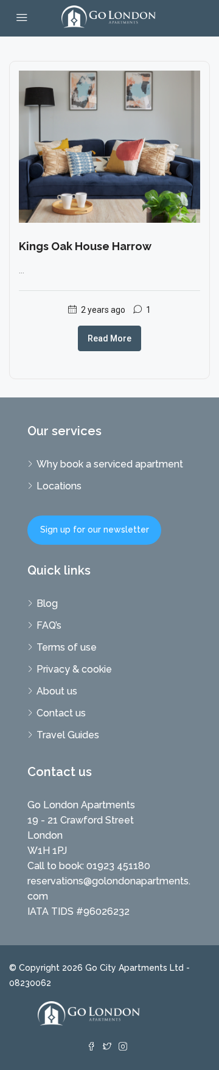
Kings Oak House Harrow (85, 246)
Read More (109, 338)
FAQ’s (48, 625)
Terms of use (66, 647)
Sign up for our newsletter (94, 529)
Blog (47, 603)
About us (56, 691)
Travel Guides (67, 735)
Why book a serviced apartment (109, 464)
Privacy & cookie (74, 669)
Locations (59, 486)
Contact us (61, 713)
